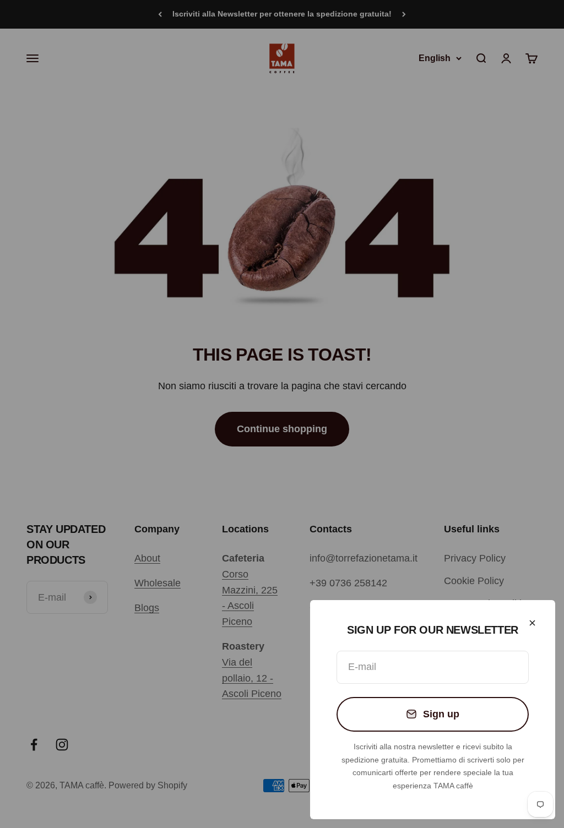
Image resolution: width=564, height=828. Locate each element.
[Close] (532, 623)
